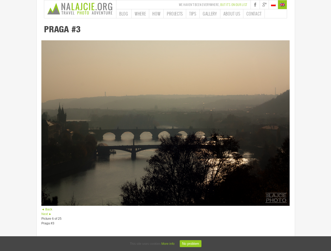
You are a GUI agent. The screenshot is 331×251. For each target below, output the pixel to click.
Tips (192, 14)
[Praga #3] (165, 205)
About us (231, 14)
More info (168, 244)
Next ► (46, 214)
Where (140, 14)
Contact (253, 14)
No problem (190, 244)
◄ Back (46, 209)
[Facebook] (255, 4)
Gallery (210, 14)
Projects (175, 14)
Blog (123, 14)
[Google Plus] (264, 4)
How (156, 14)
